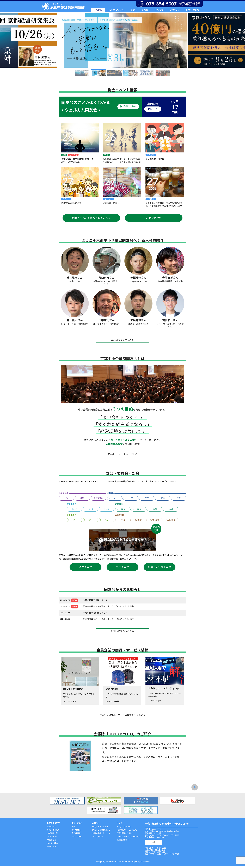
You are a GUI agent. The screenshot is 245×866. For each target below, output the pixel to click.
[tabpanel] (122, 40)
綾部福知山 (98, 498)
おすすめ (73, 155)
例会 (64, 155)
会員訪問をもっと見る (122, 340)
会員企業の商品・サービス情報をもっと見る (122, 715)
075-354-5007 (161, 4)
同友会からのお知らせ (101, 830)
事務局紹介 (51, 840)
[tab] (82, 72)
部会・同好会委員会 (159, 567)
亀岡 (155, 509)
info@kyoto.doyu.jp (158, 837)
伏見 (106, 520)
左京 (147, 498)
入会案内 (174, 10)
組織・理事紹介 (53, 830)
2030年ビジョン (53, 837)
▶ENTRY (153, 109)
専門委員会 (122, 567)
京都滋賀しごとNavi (125, 833)
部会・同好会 (77, 837)
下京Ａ (74, 509)
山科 (90, 520)
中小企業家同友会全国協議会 (128, 837)
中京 (179, 498)
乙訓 (171, 509)
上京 (131, 498)
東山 (163, 498)
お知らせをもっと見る (122, 631)
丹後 (66, 498)
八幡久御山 (155, 520)
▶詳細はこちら (128, 106)
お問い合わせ (192, 10)
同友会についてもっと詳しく (122, 454)
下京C (106, 509)
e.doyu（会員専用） (125, 827)
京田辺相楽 (170, 520)
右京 (123, 509)
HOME (98, 10)
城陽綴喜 (139, 520)
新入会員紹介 (97, 837)
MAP (153, 842)
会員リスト (51, 847)
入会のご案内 (52, 843)
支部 (73, 827)
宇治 (123, 520)
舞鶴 (82, 498)
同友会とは (51, 827)
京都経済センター (124, 840)
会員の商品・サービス (101, 833)
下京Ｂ (90, 509)
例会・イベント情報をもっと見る (91, 218)
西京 (139, 509)
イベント (151, 155)
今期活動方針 (52, 833)
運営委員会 (85, 567)
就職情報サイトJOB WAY (127, 830)
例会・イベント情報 (100, 827)
